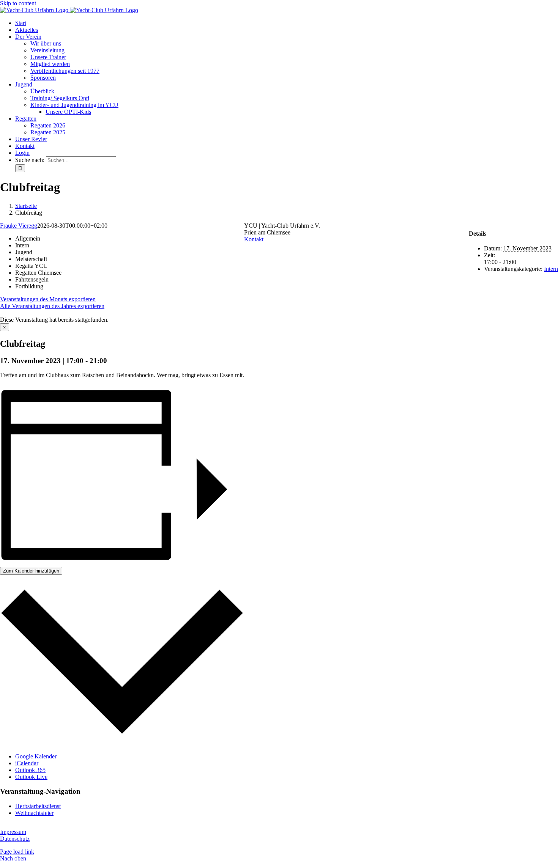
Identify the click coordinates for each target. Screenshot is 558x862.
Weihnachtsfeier (34, 813)
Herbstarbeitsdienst (38, 806)
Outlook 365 (30, 770)
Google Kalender (36, 756)
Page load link (17, 851)
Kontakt (253, 239)
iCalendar (26, 763)
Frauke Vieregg (18, 225)
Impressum (13, 832)
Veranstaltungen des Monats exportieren (48, 299)
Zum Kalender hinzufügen (31, 571)
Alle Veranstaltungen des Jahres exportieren (52, 306)
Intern (551, 269)
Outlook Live (31, 777)
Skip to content (18, 3)
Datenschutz (15, 838)
